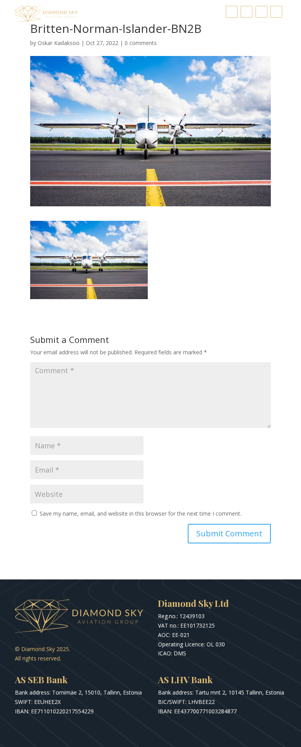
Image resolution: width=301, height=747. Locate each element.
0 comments (141, 43)
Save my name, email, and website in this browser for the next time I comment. (140, 513)
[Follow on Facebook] (232, 12)
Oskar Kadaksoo (59, 43)
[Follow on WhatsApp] (276, 12)
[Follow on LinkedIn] (261, 12)
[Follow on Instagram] (246, 12)
